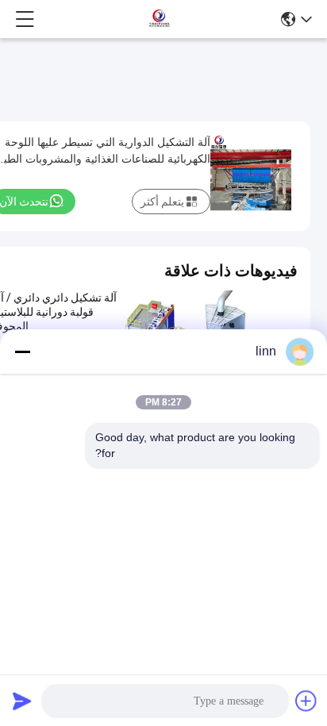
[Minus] (22, 351)
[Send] (22, 700)
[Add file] (306, 700)
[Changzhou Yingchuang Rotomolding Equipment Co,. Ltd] (159, 19)
